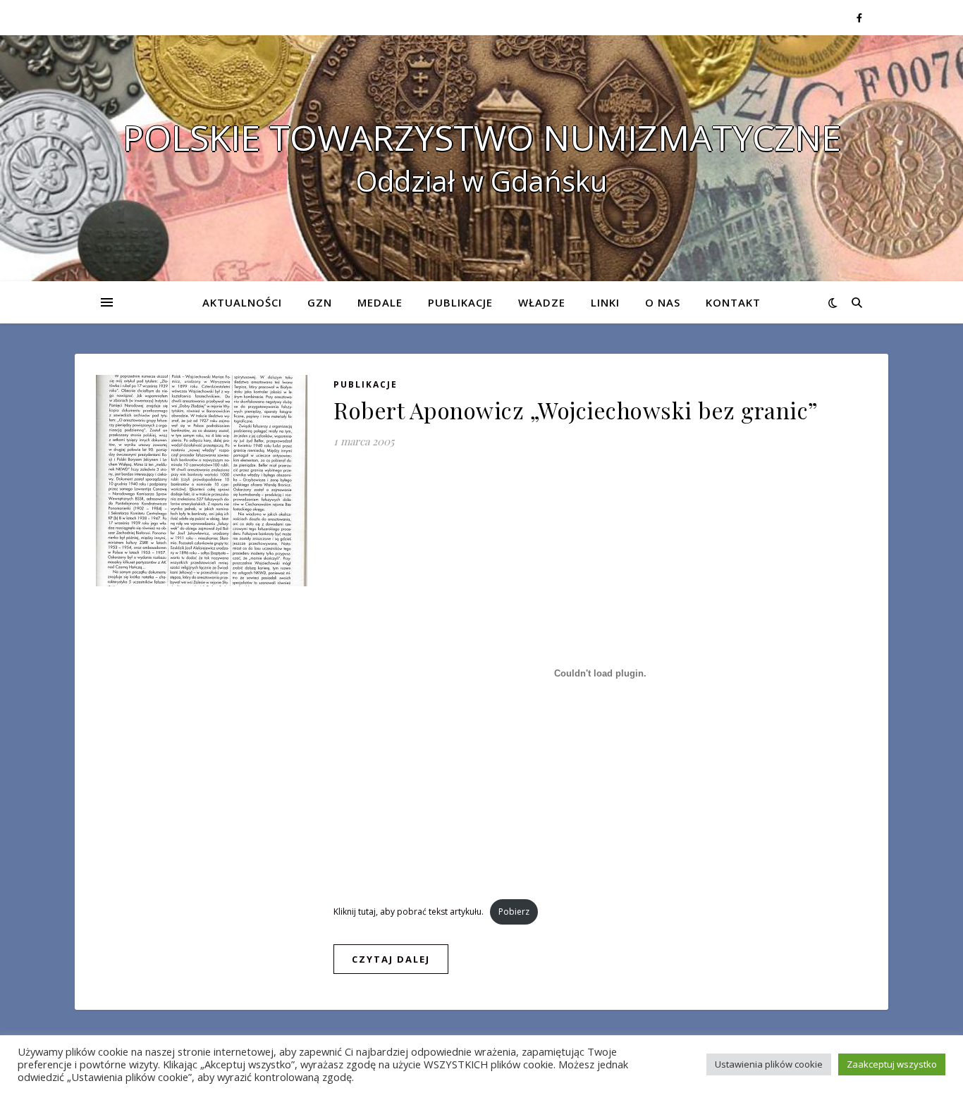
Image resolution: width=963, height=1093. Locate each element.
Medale (380, 302)
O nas (662, 302)
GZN (319, 302)
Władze (541, 302)
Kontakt (733, 302)
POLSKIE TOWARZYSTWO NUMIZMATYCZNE (482, 137)
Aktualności (242, 302)
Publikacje (460, 302)
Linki (605, 302)
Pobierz (513, 912)
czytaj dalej (391, 959)
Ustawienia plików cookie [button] (769, 1064)
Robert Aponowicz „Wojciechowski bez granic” (575, 410)
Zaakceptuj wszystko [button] (892, 1064)
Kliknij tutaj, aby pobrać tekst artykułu (407, 912)
